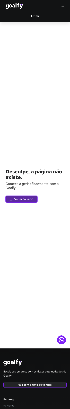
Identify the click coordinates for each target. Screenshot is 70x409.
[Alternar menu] (62, 5)
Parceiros (8, 405)
